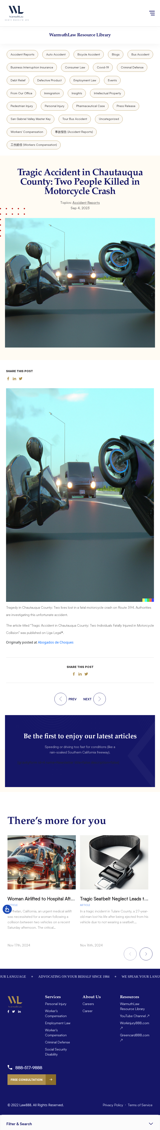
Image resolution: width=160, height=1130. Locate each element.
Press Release (126, 106)
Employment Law (85, 80)
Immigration (52, 93)
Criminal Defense (132, 67)
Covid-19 (103, 67)
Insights (77, 93)
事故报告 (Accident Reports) (74, 132)
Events (112, 80)
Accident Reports (22, 54)
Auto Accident (56, 54)
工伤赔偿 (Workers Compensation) (34, 144)
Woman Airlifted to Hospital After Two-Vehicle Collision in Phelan (73, 898)
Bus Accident (140, 54)
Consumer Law (75, 67)
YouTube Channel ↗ (134, 1016)
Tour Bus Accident (74, 119)
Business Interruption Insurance (32, 67)
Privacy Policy (113, 1105)
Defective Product (49, 80)
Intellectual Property (107, 93)
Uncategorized (109, 119)
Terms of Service (140, 1105)
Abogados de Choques (56, 642)
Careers (88, 1004)
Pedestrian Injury (22, 106)
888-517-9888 (28, 1067)
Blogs (116, 54)
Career (87, 1011)
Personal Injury (54, 106)
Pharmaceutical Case (90, 106)
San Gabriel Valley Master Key (31, 119)
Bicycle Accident (89, 54)
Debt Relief (18, 80)
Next (146, 953)
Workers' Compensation (27, 132)
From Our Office (21, 93)
